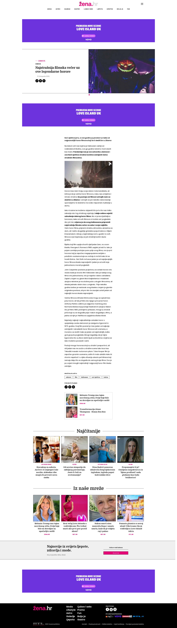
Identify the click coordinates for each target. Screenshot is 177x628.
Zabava (41, 61)
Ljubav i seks (88, 9)
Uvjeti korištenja (119, 624)
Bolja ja (120, 9)
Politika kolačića (107, 624)
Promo (81, 609)
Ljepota (100, 9)
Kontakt (84, 624)
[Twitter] (44, 82)
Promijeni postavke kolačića (135, 624)
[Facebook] (40, 82)
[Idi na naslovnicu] (88, 5)
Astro (58, 9)
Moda (49, 9)
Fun (128, 9)
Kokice (106, 377)
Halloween (84, 377)
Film (76, 377)
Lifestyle (110, 9)
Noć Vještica (96, 377)
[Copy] (37, 82)
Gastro (77, 9)
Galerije (67, 9)
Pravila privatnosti (94, 624)
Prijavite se (116, 553)
